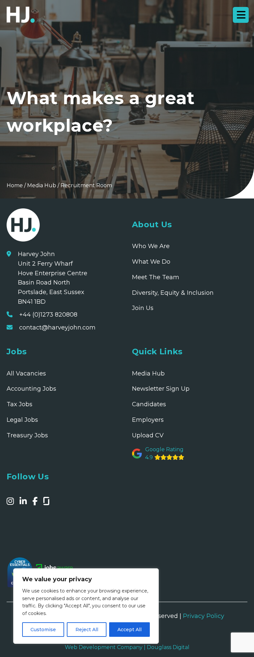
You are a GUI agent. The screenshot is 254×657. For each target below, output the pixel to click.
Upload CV (148, 435)
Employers (148, 419)
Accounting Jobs (31, 388)
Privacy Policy (203, 616)
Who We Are (151, 246)
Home (15, 185)
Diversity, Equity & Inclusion (173, 292)
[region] (86, 606)
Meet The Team (155, 277)
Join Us (142, 308)
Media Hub (41, 185)
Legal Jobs (22, 419)
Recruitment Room (86, 185)
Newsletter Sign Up (161, 388)
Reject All (86, 630)
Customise (43, 630)
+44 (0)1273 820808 (48, 314)
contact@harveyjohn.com (57, 327)
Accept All (129, 630)
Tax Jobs (19, 404)
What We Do (151, 261)
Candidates (149, 404)
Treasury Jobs (27, 435)
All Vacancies (26, 373)
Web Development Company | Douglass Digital (127, 647)
